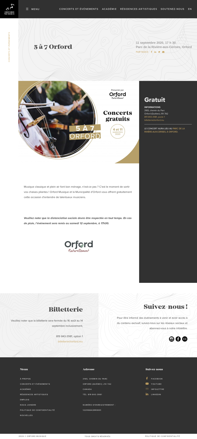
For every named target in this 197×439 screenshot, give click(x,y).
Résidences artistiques (138, 9)
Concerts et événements (78, 9)
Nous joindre (28, 405)
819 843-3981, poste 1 (154, 117)
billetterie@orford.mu (154, 120)
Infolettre (157, 389)
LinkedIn (156, 394)
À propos (25, 379)
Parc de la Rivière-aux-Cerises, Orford (164, 47)
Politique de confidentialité (37, 410)
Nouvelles (26, 415)
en (190, 9)
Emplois (24, 400)
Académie (109, 9)
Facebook (157, 379)
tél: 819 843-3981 (92, 394)
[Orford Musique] (9, 9)
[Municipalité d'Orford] (78, 246)
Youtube (156, 384)
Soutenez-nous (173, 9)
